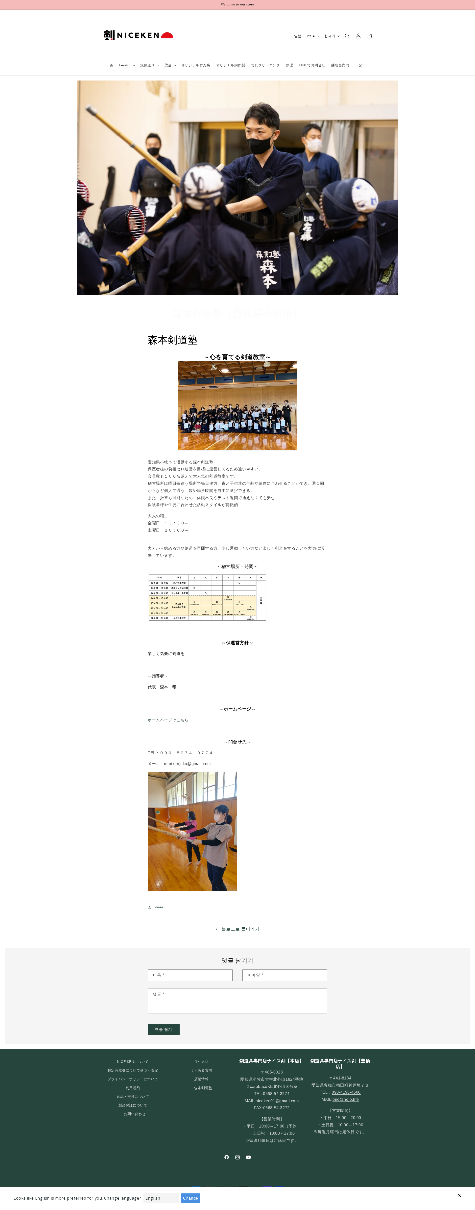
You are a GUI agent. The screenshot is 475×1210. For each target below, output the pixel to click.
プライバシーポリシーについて (133, 1079)
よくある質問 (201, 1070)
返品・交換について (133, 1097)
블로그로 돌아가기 (240, 929)
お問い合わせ (135, 1114)
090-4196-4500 (346, 1092)
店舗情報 (201, 1079)
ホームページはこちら (168, 720)
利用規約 (133, 1088)
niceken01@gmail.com (277, 1101)
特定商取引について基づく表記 (133, 1070)
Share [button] (158, 907)
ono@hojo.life (345, 1099)
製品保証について (133, 1105)
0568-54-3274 (276, 1094)
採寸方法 (201, 1062)
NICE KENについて (133, 1062)
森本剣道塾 (203, 1088)
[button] (127, 65)
